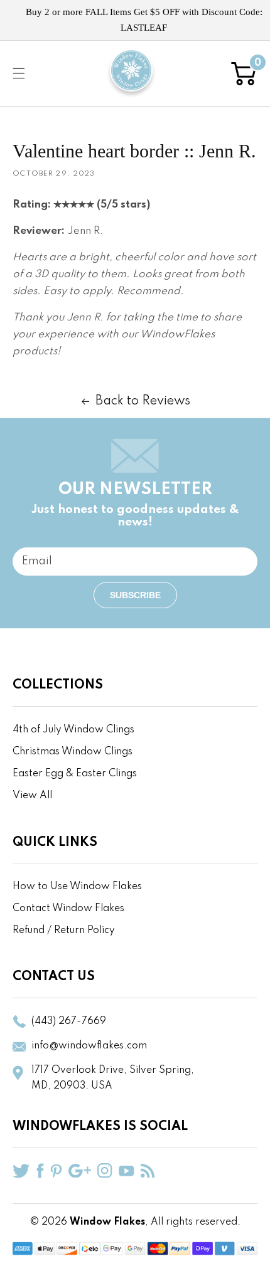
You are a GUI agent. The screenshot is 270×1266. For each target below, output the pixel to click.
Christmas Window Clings (72, 752)
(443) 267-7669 (68, 1021)
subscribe (135, 595)
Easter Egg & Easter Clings (75, 774)
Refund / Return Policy (64, 931)
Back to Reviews (142, 401)
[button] (19, 73)
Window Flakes (107, 1222)
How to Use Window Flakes (77, 887)
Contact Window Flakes (68, 909)
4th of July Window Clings (73, 730)
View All (32, 796)
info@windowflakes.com (89, 1046)
